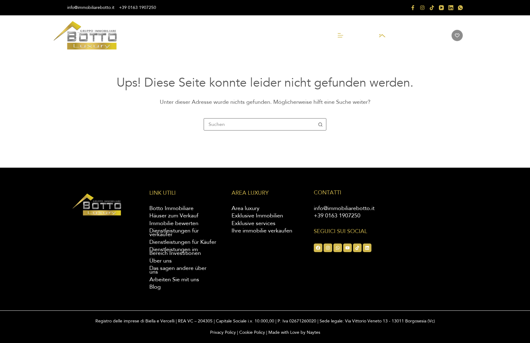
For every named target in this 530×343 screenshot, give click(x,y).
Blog (155, 287)
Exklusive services (253, 223)
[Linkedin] (367, 248)
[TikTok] (431, 7)
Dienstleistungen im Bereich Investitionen (175, 251)
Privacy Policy (223, 332)
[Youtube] (347, 248)
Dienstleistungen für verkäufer (174, 232)
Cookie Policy (252, 332)
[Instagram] (422, 7)
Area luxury (245, 208)
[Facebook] (412, 7)
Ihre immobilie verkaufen (262, 231)
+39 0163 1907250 (137, 7)
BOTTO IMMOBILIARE (414, 36)
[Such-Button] (320, 124)
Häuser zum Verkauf (173, 216)
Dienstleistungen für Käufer (182, 242)
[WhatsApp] (460, 7)
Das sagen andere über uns (177, 270)
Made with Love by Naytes (294, 332)
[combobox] (259, 124)
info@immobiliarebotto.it (90, 7)
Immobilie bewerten (173, 223)
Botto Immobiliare (171, 208)
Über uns (160, 261)
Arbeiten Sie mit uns (174, 280)
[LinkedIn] (450, 7)
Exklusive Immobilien (257, 216)
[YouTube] (441, 7)
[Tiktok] (357, 248)
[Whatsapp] (337, 248)
